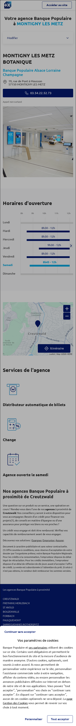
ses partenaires (38, 647)
